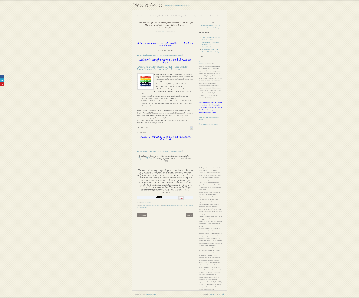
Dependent (169, 205)
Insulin (178, 205)
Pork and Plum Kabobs (208, 47)
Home (146, 16)
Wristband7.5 (143, 207)
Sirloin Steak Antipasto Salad (210, 49)
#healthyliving (144, 205)
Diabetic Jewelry (146, 202)
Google (200, 61)
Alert (150, 205)
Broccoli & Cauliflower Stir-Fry (210, 52)
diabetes (174, 205)
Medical (183, 205)
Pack (187, 205)
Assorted (154, 205)
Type (138, 207)
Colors (163, 205)
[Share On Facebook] (2, 77)
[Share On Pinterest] (2, 84)
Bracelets (159, 205)
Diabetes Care (202, 64)
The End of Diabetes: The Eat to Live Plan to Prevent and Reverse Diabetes (159, 55)
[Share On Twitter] (2, 80)
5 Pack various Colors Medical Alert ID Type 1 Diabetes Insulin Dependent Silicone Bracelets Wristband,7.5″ (162, 68)
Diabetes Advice (147, 5)
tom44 (164, 31)
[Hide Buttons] (1, 88)
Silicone (191, 205)
